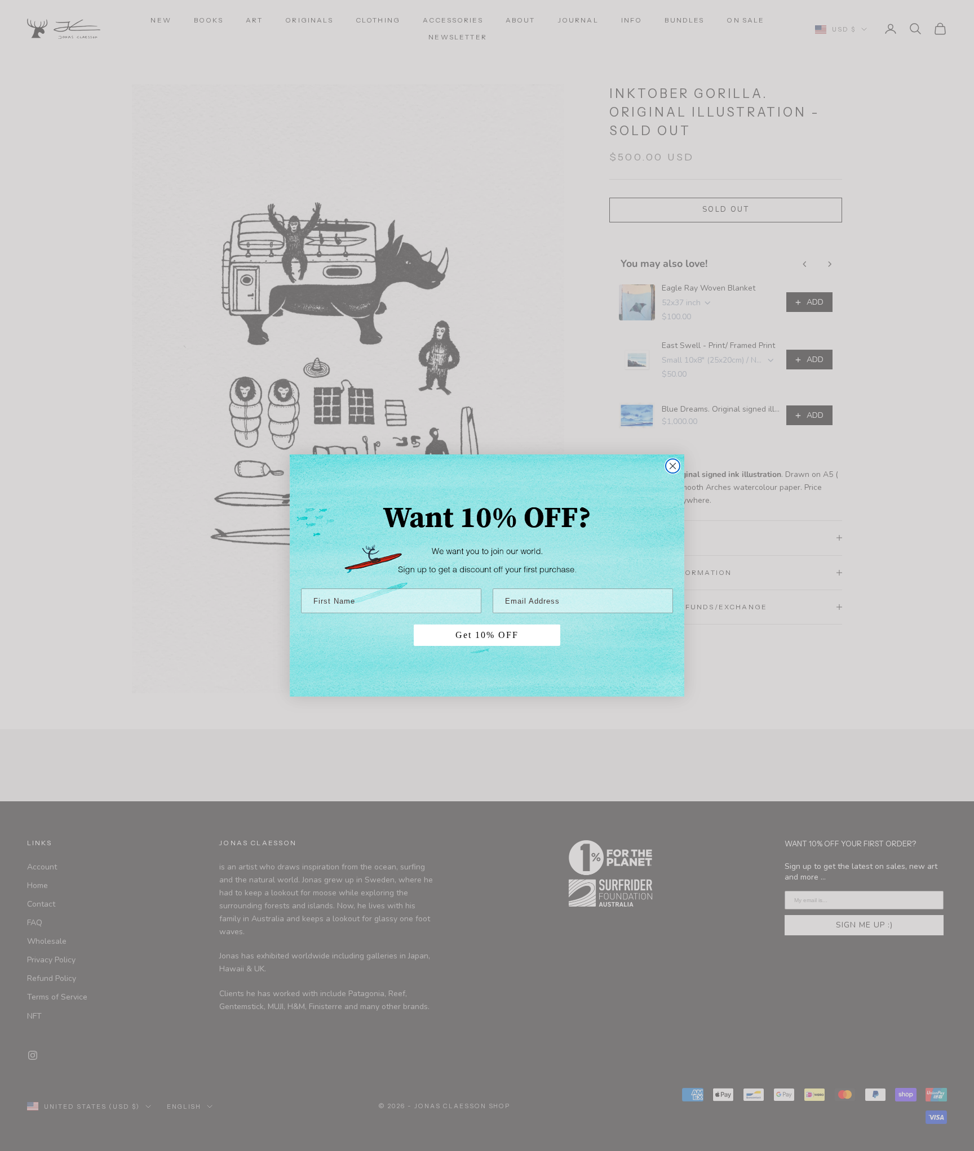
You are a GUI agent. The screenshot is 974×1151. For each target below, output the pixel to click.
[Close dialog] (673, 466)
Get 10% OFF (487, 635)
